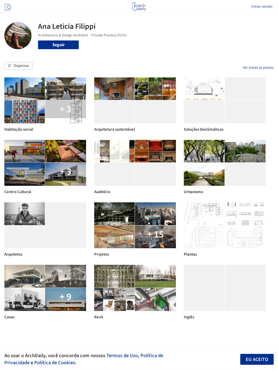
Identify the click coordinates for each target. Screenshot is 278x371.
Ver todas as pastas (258, 68)
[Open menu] (7, 6)
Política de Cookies (54, 362)
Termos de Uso (122, 355)
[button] (18, 66)
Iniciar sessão (262, 6)
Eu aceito (257, 359)
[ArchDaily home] (139, 6)
